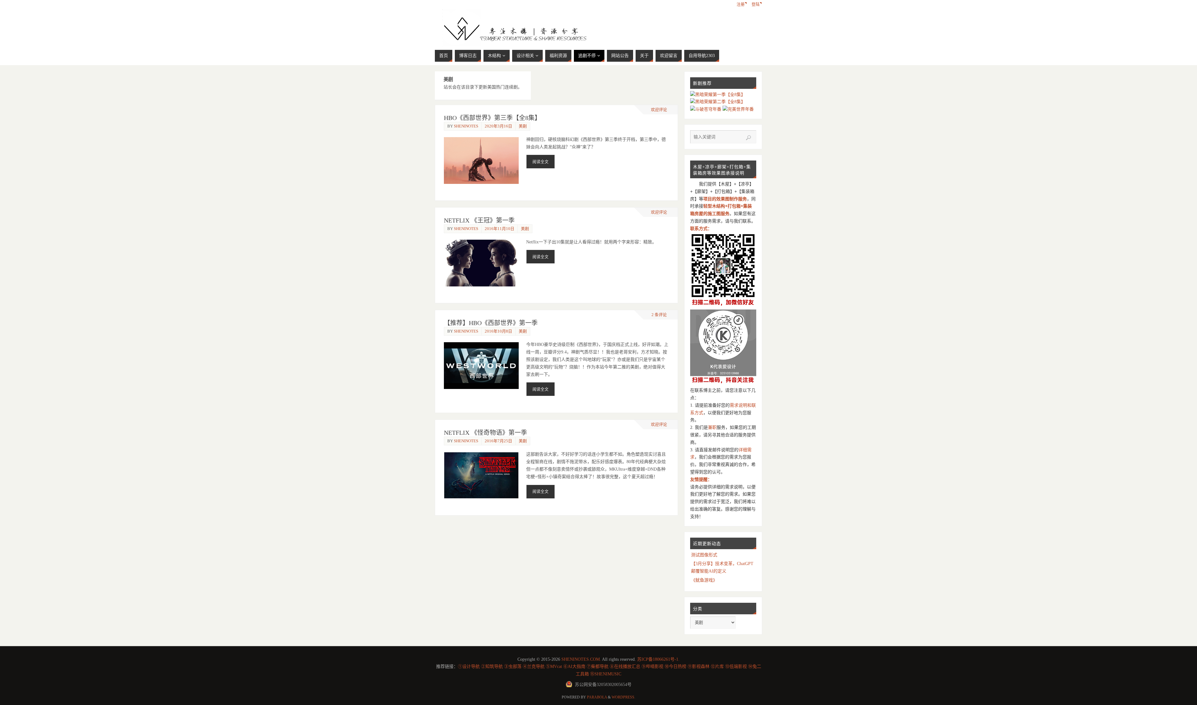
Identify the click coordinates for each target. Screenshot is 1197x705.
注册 (741, 4)
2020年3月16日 (498, 126)
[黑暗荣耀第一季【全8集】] (717, 94)
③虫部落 (513, 666)
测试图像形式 (704, 555)
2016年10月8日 (498, 331)
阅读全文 (540, 162)
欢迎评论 (659, 109)
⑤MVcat (554, 666)
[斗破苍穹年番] (706, 109)
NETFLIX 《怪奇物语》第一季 (485, 432)
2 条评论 (659, 314)
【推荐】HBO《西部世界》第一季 (491, 322)
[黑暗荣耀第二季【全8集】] (717, 101)
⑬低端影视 (736, 666)
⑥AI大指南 (574, 666)
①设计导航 (469, 666)
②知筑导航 (492, 666)
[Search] (748, 138)
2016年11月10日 (499, 228)
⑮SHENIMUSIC (605, 674)
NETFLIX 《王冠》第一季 (479, 220)
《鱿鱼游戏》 (704, 580)
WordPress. (623, 697)
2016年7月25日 (498, 441)
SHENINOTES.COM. (581, 659)
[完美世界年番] (738, 109)
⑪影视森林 (698, 666)
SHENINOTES (466, 126)
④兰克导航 (534, 666)
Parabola (597, 697)
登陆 (756, 4)
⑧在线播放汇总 (625, 666)
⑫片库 (717, 666)
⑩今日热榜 (675, 666)
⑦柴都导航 (597, 666)
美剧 (523, 126)
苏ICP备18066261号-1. (658, 659)
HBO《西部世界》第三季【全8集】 (492, 117)
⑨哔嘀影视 (652, 666)
